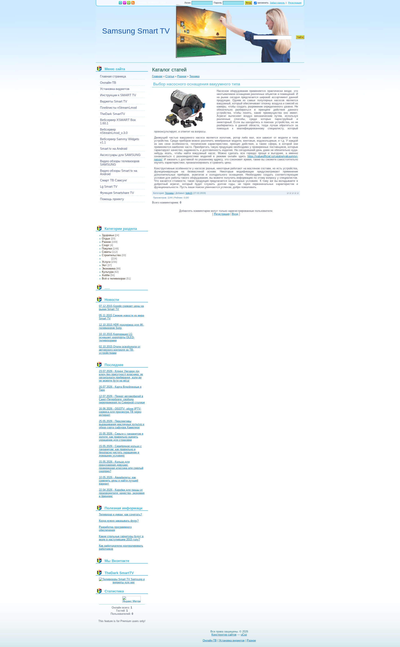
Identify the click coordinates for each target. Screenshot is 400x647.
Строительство (111, 255)
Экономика (108, 268)
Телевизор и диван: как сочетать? (120, 514)
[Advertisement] (117, 212)
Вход (128, 2)
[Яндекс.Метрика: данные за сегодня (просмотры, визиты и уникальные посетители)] (131, 599)
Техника (106, 258)
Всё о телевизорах (114, 278)
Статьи (169, 76)
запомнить (263, 2)
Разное (106, 241)
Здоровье (108, 235)
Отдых (106, 238)
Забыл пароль (277, 2)
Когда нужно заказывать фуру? (119, 520)
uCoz (244, 634)
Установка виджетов (232, 640)
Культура (108, 271)
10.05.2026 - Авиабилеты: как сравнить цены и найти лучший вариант (118, 480)
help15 (189, 193)
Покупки (107, 248)
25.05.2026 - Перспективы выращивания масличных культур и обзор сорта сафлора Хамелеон (121, 424)
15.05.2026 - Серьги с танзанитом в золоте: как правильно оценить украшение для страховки (121, 436)
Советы (106, 251)
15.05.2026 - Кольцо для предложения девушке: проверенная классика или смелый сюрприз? (121, 466)
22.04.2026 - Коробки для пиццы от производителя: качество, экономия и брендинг (121, 493)
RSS (133, 2)
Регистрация (124, 2)
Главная (120, 2)
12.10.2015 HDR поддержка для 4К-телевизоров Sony (121, 326)
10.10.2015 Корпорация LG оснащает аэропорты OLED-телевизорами (116, 337)
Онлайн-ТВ (210, 640)
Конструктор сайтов (223, 634)
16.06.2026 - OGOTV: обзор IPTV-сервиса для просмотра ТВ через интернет (120, 411)
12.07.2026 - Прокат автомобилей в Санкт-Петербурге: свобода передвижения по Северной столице (122, 399)
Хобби (106, 275)
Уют (104, 265)
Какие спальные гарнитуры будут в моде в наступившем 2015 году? (121, 538)
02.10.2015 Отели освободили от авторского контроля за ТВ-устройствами (119, 349)
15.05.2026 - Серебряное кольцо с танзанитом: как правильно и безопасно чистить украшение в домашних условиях (120, 451)
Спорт (105, 245)
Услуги (106, 261)
